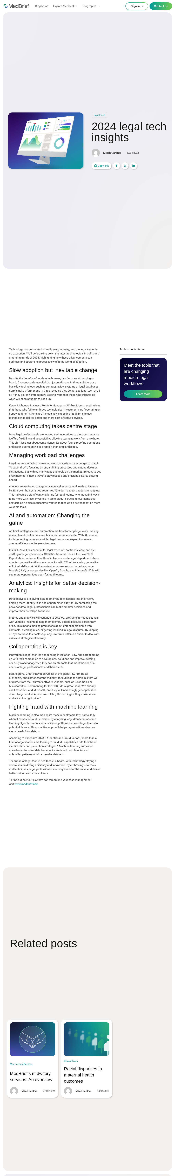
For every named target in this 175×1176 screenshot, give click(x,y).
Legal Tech (99, 115)
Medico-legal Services (21, 1064)
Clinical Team (71, 1061)
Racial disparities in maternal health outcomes (83, 1075)
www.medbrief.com (26, 784)
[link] (32, 1039)
